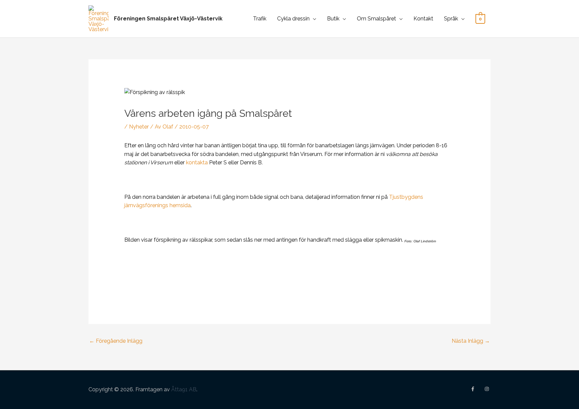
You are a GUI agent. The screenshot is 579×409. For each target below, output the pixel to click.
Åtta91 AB (183, 389)
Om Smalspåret (376, 18)
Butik (333, 18)
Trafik (259, 18)
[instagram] (488, 389)
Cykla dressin (293, 18)
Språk (451, 18)
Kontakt (423, 18)
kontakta (197, 162)
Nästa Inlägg (471, 341)
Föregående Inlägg (115, 341)
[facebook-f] (476, 389)
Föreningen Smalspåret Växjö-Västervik (168, 18)
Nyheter (139, 127)
